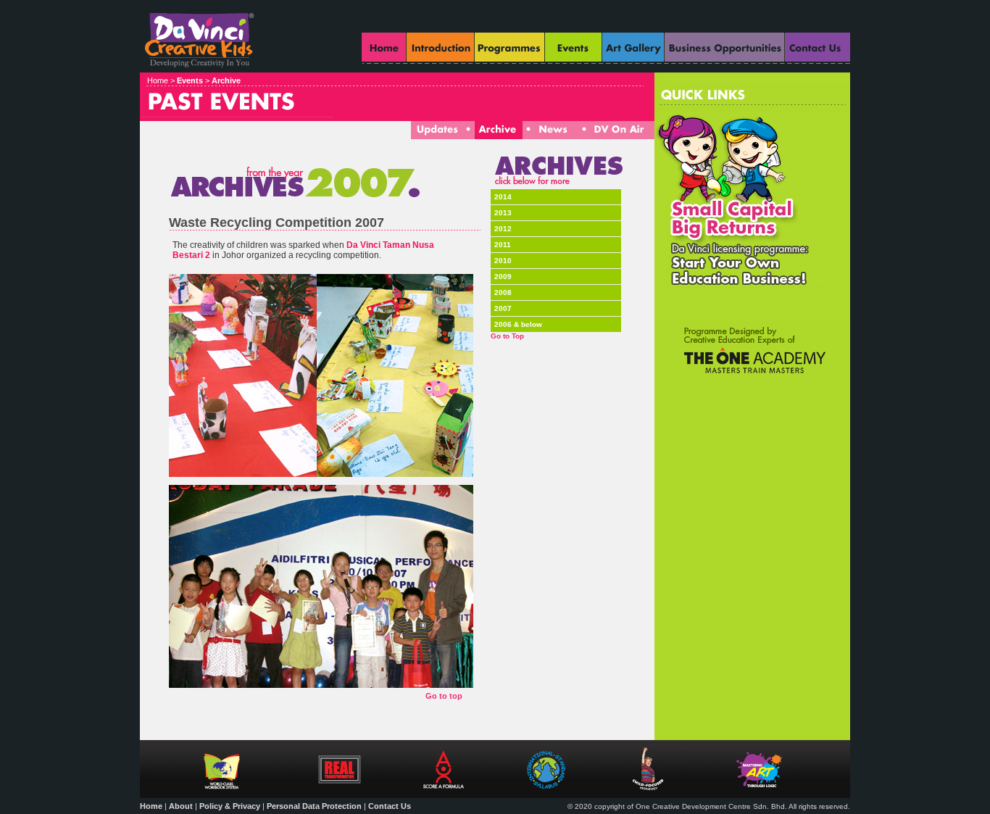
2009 (503, 277)
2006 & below (518, 324)
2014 (503, 197)
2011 (502, 245)
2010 (503, 261)
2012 (503, 229)
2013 (503, 213)
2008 (503, 292)
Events (190, 80)
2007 (503, 308)
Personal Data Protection (314, 806)
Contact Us (389, 806)
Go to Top (507, 336)
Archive (226, 80)
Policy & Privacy (229, 806)
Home (151, 806)
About (181, 806)
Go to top (443, 696)
